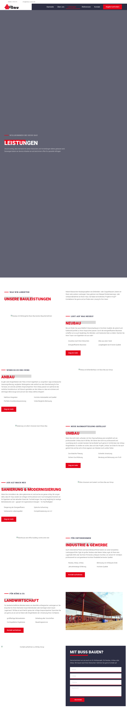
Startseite (50, 7)
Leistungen (72, 7)
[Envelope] (117, 2)
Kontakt (97, 7)
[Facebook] (114, 2)
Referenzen (86, 7)
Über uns (60, 7)
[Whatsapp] (121, 2)
